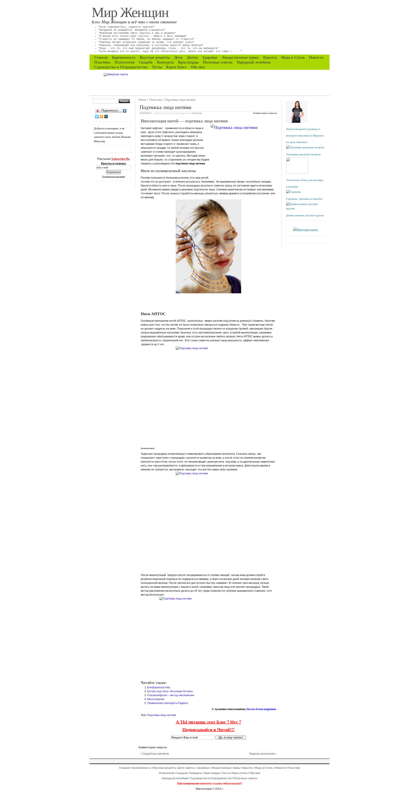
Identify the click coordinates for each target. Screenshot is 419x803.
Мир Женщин (130, 11)
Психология (124, 62)
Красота (270, 57)
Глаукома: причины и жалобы (304, 199)
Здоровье (209, 57)
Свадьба (146, 62)
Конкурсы (165, 62)
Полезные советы (217, 62)
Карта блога (176, 67)
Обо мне (198, 67)
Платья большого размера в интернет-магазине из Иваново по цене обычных (305, 135)
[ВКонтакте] (124, 111)
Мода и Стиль (293, 57)
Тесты (157, 67)
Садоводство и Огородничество (121, 67)
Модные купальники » (262, 753)
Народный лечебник (254, 62)
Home (142, 99)
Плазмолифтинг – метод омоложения (170, 695)
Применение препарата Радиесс (168, 703)
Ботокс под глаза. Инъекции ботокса (170, 691)
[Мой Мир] (106, 116)
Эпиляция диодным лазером (303, 154)
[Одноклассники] (101, 116)
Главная (101, 57)
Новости (316, 57)
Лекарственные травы (240, 57)
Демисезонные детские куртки (305, 215)
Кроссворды (188, 62)
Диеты (192, 57)
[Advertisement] (192, 302)
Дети (178, 57)
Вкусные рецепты (155, 57)
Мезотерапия (155, 699)
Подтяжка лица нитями (161, 715)
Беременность (123, 57)
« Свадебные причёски (154, 753)
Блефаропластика (158, 687)
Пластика (102, 62)
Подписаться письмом (113, 176)
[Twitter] (97, 116)
